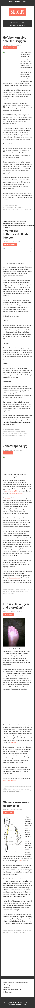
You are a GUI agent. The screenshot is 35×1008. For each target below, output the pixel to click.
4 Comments (8, 812)
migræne (6, 435)
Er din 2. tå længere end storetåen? (16, 605)
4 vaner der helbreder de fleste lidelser (16, 233)
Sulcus (17, 11)
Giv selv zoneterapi (17, 929)
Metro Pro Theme (19, 1003)
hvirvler (23, 590)
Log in (24, 1004)
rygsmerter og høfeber (16, 493)
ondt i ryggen (22, 207)
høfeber (14, 207)
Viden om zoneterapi (9, 780)
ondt (26, 931)
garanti (14, 432)
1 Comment (7, 453)
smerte (13, 593)
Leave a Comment (9, 48)
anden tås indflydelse (11, 491)
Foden (13, 786)
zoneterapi (27, 209)
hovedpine (14, 433)
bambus (13, 742)
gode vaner (21, 432)
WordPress (19, 1004)
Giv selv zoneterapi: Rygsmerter (16, 804)
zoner (20, 861)
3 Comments (8, 614)
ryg (16, 591)
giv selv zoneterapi (17, 931)
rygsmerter (7, 209)
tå (12, 792)
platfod (27, 790)
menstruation (22, 433)
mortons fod (20, 790)
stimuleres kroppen (14, 578)
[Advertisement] (19, 32)
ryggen (7, 498)
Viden (4, 788)
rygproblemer (23, 591)
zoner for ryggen (17, 209)
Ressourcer (15, 430)
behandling (15, 590)
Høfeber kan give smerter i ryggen (14, 39)
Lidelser (14, 205)
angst (14, 758)
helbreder (6, 433)
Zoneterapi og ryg (15, 446)
